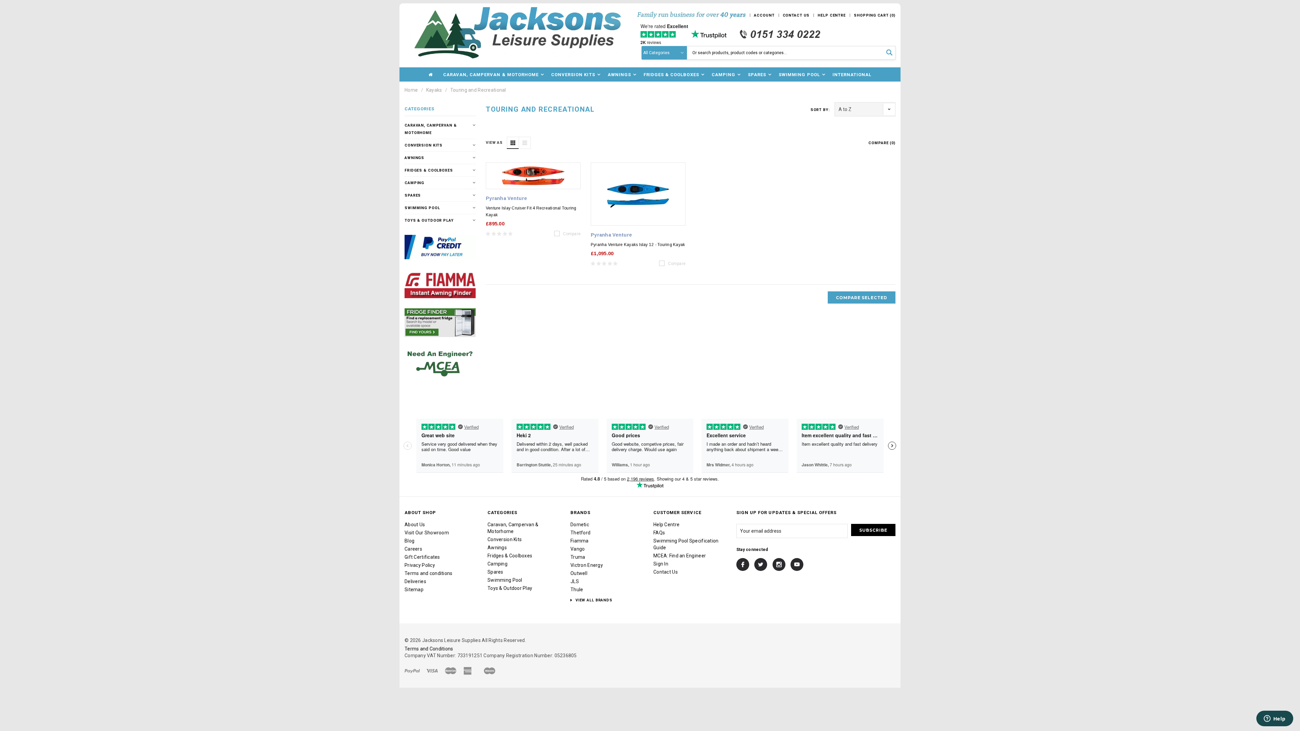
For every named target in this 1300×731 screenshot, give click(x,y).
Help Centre (666, 524)
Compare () (881, 143)
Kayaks (434, 90)
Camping (414, 183)
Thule (576, 589)
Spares (413, 195)
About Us (415, 524)
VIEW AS (494, 142)
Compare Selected (861, 297)
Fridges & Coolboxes (429, 170)
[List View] (525, 143)
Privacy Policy (420, 565)
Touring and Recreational (478, 90)
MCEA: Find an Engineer (679, 555)
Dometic (579, 524)
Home (411, 90)
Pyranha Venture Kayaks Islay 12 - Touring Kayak (638, 244)
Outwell (578, 573)
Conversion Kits (423, 145)
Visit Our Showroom (427, 532)
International (852, 74)
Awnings (414, 158)
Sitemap (414, 589)
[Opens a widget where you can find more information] (1274, 719)
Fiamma (579, 541)
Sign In (660, 564)
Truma (577, 557)
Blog (409, 541)
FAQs (659, 532)
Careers (413, 549)
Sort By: (820, 110)
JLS (574, 581)
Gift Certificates (422, 557)
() (874, 15)
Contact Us (665, 572)
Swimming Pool (422, 208)
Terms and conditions (429, 573)
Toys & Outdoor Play (429, 220)
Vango (577, 549)
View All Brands (593, 600)
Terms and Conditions (429, 648)
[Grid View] (513, 143)
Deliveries (415, 581)
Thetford (580, 532)
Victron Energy (586, 565)
